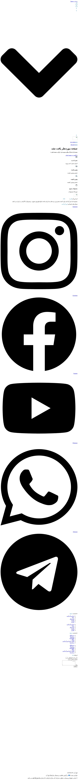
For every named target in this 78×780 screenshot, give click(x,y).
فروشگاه (72, 635)
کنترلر (72, 622)
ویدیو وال (72, 619)
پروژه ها (72, 637)
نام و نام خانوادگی (72, 658)
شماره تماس (74, 659)
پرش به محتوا (74, 1)
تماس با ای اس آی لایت (68, 641)
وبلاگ (73, 640)
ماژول (72, 620)
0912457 (74, 144)
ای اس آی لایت (70, 616)
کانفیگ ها (72, 638)
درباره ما (72, 642)
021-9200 (73, 142)
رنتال (73, 617)
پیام (76, 665)
